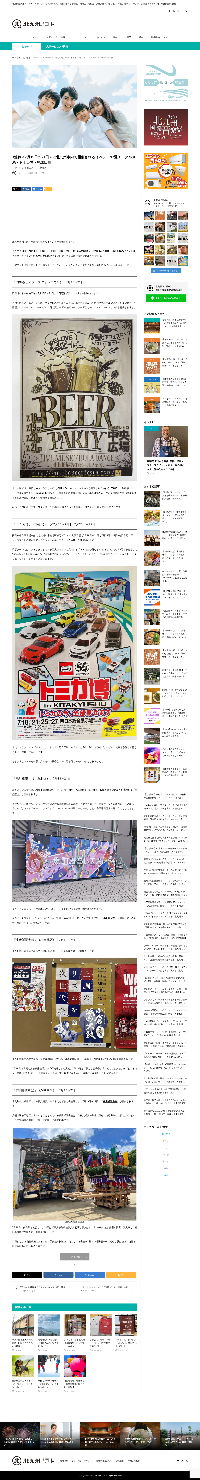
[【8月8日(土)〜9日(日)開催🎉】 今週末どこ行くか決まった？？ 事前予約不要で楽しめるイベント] (183, 261)
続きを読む (75, 1256)
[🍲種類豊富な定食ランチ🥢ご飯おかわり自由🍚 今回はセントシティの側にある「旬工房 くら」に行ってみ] (149, 261)
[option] (20, 1436)
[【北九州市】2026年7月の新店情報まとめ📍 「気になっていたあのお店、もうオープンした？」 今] (183, 216)
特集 (141, 37)
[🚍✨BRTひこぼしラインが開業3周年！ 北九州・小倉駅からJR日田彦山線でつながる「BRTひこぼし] (149, 238)
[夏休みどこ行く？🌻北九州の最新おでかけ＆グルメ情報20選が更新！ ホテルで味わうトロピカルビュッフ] (183, 238)
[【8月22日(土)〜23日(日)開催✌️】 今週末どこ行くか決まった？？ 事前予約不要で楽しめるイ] (183, 227)
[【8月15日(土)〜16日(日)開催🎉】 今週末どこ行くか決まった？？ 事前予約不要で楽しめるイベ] (149, 250)
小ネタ (166, 1154)
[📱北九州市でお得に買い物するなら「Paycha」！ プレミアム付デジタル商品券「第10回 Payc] (172, 238)
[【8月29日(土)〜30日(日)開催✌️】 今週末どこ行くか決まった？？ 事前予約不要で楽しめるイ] (149, 216)
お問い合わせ (134, 1460)
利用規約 (64, 1460)
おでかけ (101, 37)
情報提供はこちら (159, 37)
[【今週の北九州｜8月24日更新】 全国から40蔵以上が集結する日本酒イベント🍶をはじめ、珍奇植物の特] (149, 227)
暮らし (116, 37)
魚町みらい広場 (20, 789)
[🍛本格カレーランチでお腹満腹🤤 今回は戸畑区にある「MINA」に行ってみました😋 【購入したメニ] (172, 250)
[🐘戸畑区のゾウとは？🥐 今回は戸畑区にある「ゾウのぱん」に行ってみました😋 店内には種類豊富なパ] (172, 216)
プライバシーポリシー (82, 1460)
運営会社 (120, 1460)
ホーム (36, 37)
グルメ (86, 37)
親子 (129, 37)
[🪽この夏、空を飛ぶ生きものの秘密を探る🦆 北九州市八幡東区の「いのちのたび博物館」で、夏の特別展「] (160, 261)
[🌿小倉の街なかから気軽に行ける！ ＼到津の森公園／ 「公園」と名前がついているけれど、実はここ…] (172, 227)
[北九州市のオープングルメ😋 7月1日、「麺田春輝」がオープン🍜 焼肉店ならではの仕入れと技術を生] (160, 238)
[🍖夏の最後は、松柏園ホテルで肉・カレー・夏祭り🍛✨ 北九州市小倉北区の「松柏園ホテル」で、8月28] (183, 250)
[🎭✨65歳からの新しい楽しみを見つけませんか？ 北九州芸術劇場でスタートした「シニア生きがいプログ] (160, 227)
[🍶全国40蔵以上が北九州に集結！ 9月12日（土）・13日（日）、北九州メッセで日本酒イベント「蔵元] (160, 250)
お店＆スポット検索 (56, 37)
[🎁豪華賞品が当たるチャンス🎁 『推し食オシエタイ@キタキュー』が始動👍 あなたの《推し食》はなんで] (160, 216)
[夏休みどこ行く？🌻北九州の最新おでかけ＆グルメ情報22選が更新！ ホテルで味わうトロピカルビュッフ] (172, 261)
